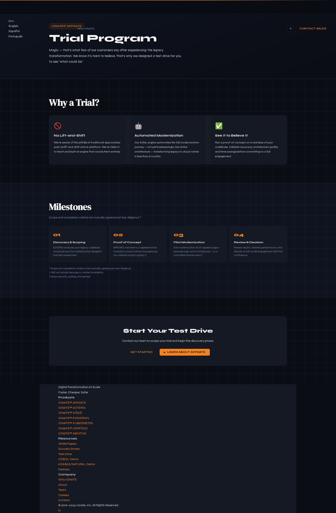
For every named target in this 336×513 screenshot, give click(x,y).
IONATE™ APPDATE (72, 402)
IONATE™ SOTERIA (72, 408)
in (59, 510)
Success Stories (69, 449)
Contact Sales (313, 28)
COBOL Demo (68, 459)
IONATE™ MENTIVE (72, 433)
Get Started (141, 352)
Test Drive (65, 454)
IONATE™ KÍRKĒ (70, 413)
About (62, 485)
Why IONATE (85, 28)
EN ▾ (11, 21)
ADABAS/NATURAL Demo (76, 464)
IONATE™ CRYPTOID (73, 428)
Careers (63, 495)
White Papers (67, 443)
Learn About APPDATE (186, 352)
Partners (64, 469)
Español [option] (14, 31)
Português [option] (16, 36)
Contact (64, 500)
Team (62, 490)
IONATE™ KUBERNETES (75, 423)
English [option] (13, 26)
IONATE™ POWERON (73, 418)
